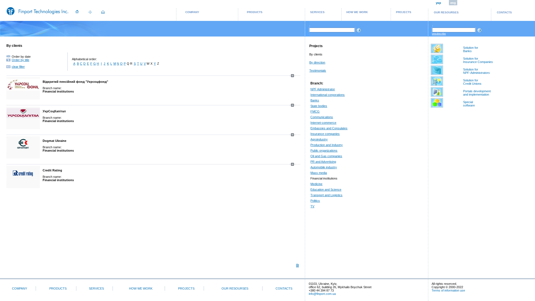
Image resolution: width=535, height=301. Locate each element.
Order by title (20, 60)
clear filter (18, 66)
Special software (469, 103)
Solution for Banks (470, 49)
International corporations (327, 94)
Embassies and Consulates (328, 128)
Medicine (316, 184)
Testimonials (317, 70)
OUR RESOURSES (446, 12)
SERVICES (317, 12)
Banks (314, 100)
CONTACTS (504, 12)
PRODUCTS (254, 12)
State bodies (318, 106)
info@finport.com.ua (322, 293)
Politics (315, 200)
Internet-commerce (323, 122)
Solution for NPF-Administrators (476, 71)
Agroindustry (319, 139)
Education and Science (325, 189)
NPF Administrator (322, 89)
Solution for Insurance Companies (478, 60)
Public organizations (323, 150)
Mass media (318, 172)
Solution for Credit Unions (472, 82)
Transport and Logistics (326, 195)
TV (312, 206)
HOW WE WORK (357, 12)
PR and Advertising (323, 161)
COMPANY (192, 12)
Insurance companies (325, 133)
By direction (317, 62)
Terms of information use (448, 290)
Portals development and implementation (477, 92)
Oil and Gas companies (326, 156)
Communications (321, 117)
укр (438, 2)
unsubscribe (439, 33)
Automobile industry (323, 167)
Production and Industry (326, 145)
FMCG (315, 111)
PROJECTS (403, 12)
